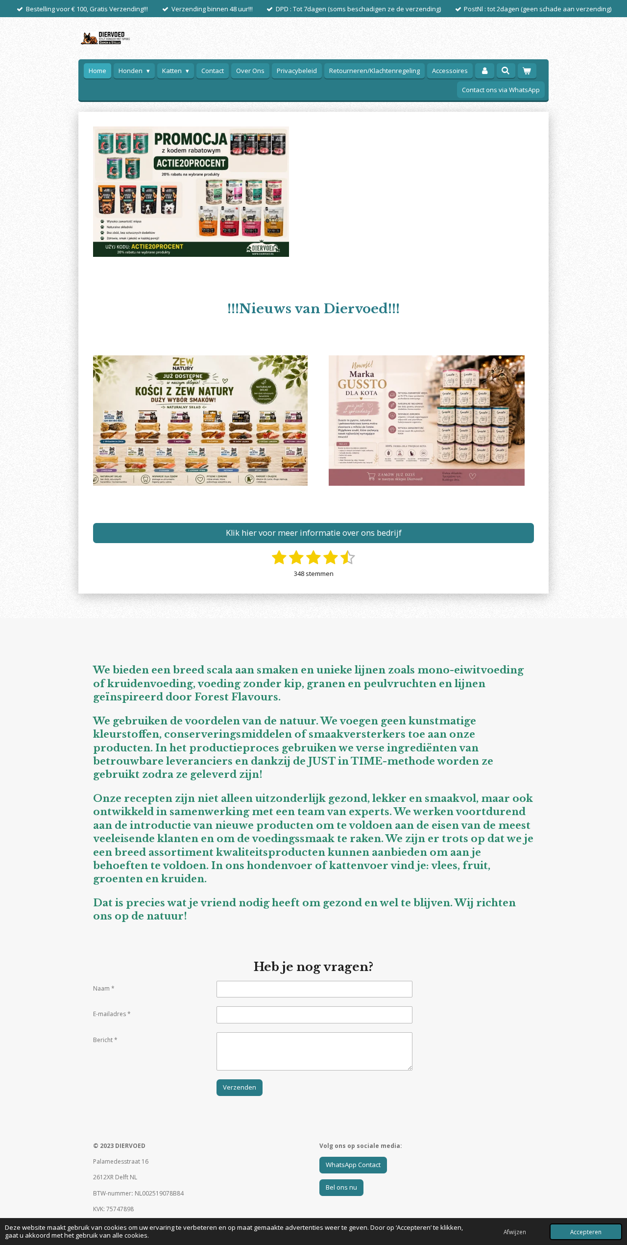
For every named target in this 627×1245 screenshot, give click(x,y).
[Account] (484, 70)
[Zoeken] (506, 70)
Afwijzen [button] (515, 1232)
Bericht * (105, 1040)
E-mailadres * (112, 1014)
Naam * (104, 988)
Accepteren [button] (586, 1232)
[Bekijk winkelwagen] (527, 70)
